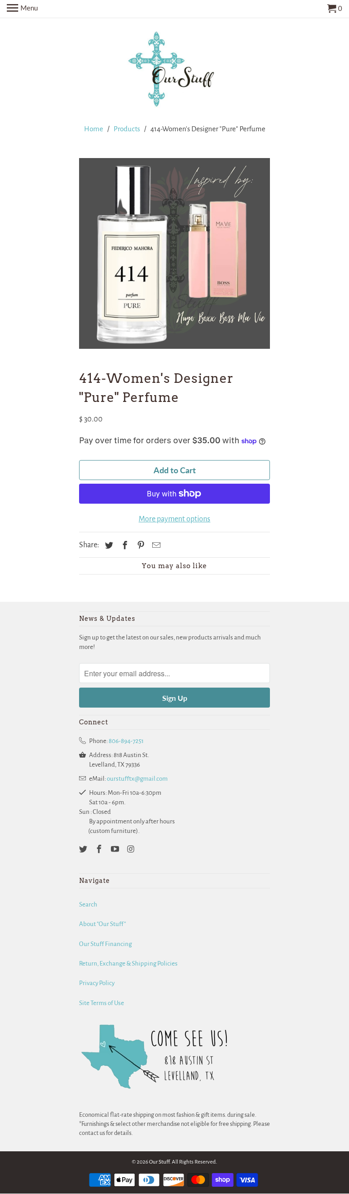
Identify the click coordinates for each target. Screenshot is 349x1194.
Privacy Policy (97, 983)
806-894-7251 (126, 741)
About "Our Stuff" (102, 924)
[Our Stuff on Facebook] (100, 850)
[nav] (22, 9)
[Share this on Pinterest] (139, 546)
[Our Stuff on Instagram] (131, 850)
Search (88, 904)
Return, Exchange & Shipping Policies (128, 963)
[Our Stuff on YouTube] (116, 850)
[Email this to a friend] (155, 546)
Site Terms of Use (101, 1003)
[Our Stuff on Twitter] (84, 850)
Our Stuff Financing (105, 944)
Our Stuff (159, 1162)
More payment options (174, 519)
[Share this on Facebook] (123, 546)
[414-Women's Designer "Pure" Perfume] (174, 253)
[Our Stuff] (174, 71)
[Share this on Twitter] (107, 546)
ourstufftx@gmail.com (137, 778)
